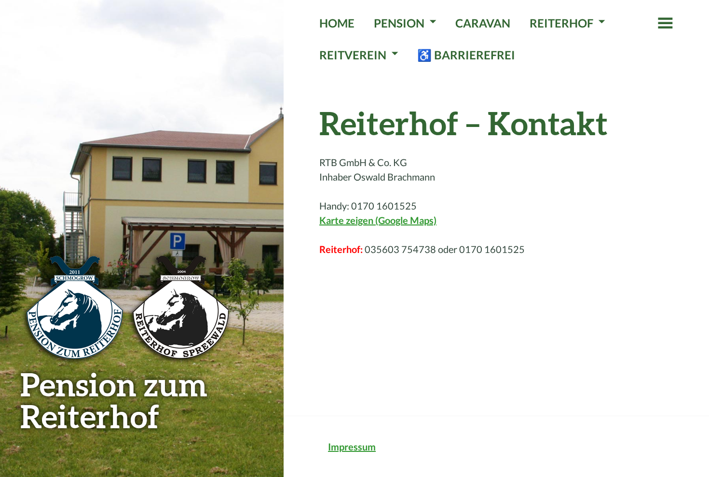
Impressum (352, 446)
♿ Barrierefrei (466, 55)
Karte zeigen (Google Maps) (377, 220)
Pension (399, 23)
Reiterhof (561, 23)
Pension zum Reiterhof (113, 400)
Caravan (482, 23)
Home (336, 23)
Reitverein (352, 55)
